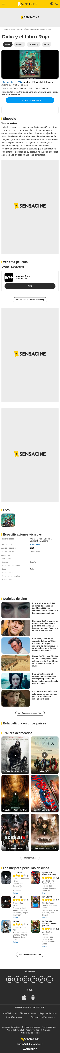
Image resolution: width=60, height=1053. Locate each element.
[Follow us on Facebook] (18, 979)
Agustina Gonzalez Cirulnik (23, 92)
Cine (12, 29)
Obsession (17, 897)
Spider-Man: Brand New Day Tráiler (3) (45, 810)
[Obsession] (6, 902)
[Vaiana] (6, 926)
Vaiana (16, 921)
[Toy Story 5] (35, 902)
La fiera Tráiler (45, 771)
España (45, 541)
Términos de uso (49, 1027)
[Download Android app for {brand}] (34, 997)
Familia (15, 85)
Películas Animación (38, 29)
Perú (39, 541)
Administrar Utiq (32, 1030)
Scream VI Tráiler (15, 849)
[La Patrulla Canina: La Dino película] (35, 926)
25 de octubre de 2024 (12, 82)
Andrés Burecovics (10, 94)
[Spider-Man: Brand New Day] (35, 877)
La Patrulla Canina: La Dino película (49, 923)
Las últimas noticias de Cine (30, 713)
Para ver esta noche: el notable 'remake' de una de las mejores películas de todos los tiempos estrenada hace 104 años (45, 679)
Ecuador (33, 541)
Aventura (5, 85)
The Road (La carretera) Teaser (15, 771)
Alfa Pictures (35, 544)
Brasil (40, 539)
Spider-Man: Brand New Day (49, 873)
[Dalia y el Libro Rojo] (30, 64)
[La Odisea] (6, 877)
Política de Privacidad (15, 1030)
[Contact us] (50, 979)
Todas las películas (22, 29)
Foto (6, 510)
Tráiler (15, 893)
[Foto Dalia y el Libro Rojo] (8, 520)
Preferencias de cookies (30, 1033)
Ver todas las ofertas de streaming (30, 300)
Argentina (34, 539)
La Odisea (17, 872)
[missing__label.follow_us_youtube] (10, 979)
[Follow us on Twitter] (26, 979)
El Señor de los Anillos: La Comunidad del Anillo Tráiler (45, 849)
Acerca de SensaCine (11, 1027)
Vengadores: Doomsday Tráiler (15, 810)
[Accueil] (27, 4)
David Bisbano (20, 88)
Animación (49, 82)
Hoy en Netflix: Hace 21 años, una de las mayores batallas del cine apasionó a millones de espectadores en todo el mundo (45, 661)
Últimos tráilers (30, 858)
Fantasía (24, 85)
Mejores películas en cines (30, 954)
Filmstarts (24, 1013)
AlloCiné (7, 1013)
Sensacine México (40, 1017)
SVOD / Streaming (12, 266)
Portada (5, 29)
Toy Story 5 (47, 897)
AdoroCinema (12, 1017)
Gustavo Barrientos (47, 92)
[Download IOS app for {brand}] (25, 997)
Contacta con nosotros (31, 1027)
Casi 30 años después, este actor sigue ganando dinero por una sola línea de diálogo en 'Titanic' (44, 695)
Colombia (48, 539)
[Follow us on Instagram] (34, 979)
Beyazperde (45, 1013)
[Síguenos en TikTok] (42, 979)
